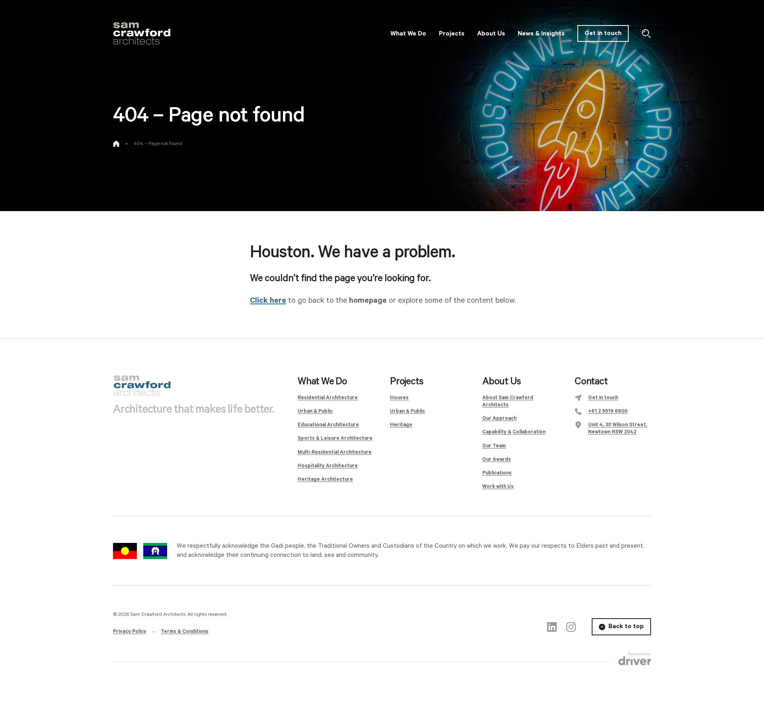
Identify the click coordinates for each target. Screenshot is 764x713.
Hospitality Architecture (328, 466)
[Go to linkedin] (552, 627)
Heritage (401, 425)
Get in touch (603, 33)
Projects (406, 381)
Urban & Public (315, 411)
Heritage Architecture (325, 479)
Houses (399, 398)
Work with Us (498, 487)
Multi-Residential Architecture (335, 452)
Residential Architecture (328, 398)
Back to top (626, 626)
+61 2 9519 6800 (608, 411)
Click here (268, 300)
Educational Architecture (328, 425)
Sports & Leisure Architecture (335, 438)
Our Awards (496, 459)
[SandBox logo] (141, 33)
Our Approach (499, 418)
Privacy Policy (129, 632)
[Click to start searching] (646, 33)
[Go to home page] (116, 144)
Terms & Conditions (185, 632)
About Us (501, 381)
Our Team (494, 446)
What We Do (322, 381)
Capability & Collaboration (514, 432)
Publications (497, 473)
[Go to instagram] (571, 627)
